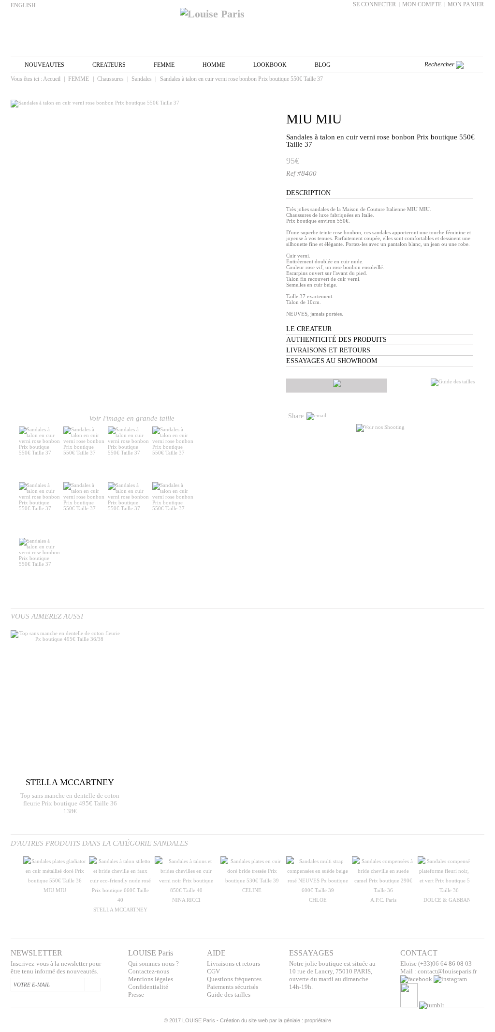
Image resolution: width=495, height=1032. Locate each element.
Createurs (109, 64)
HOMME (214, 64)
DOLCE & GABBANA (449, 900)
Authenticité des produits (336, 339)
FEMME (164, 64)
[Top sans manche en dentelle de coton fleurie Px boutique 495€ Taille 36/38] (65, 702)
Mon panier (466, 4)
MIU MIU (314, 118)
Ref (291, 173)
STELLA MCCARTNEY (120, 909)
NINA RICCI (186, 900)
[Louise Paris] (247, 10)
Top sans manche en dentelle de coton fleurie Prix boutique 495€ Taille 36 (69, 799)
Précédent (13, 884)
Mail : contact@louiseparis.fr (438, 971)
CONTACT (418, 953)
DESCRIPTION (308, 193)
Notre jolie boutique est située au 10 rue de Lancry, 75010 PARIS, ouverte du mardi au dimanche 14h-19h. (332, 975)
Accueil (51, 79)
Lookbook (270, 64)
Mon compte (421, 4)
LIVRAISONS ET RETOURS (328, 350)
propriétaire (318, 1020)
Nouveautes (44, 64)
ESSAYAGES (311, 953)
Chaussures (110, 79)
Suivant (244, 454)
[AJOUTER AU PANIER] (336, 386)
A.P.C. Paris (383, 900)
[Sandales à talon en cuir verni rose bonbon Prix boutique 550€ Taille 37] (40, 452)
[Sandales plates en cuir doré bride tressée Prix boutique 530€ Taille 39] (251, 880)
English (23, 5)
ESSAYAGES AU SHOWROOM (331, 360)
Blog (323, 64)
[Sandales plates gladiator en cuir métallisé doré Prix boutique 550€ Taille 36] (54, 880)
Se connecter (374, 4)
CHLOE (318, 900)
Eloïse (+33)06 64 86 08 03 (436, 963)
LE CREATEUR (309, 329)
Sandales (141, 79)
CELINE (252, 890)
